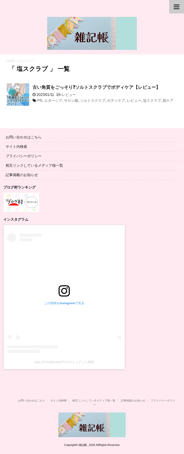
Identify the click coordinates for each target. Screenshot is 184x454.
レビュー (69, 95)
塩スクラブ (152, 100)
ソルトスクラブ (92, 100)
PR (39, 100)
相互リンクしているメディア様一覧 (34, 165)
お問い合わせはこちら (24, 137)
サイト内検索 (16, 146)
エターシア (53, 100)
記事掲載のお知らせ (22, 175)
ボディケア (116, 100)
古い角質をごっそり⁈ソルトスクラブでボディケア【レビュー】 (96, 87)
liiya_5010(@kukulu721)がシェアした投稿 (64, 362)
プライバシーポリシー (24, 156)
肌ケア (168, 100)
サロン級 (71, 100)
